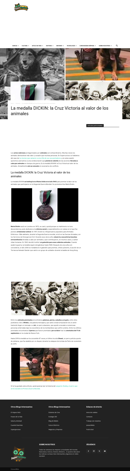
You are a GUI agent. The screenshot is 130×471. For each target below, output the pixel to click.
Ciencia (14, 46)
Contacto (89, 417)
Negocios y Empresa (55, 429)
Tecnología (71, 46)
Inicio (12, 103)
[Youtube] (105, 451)
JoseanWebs (90, 425)
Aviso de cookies (91, 412)
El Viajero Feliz (16, 412)
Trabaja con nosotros (93, 421)
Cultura (24, 46)
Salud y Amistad (16, 421)
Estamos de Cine (54, 412)
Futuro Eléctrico (54, 425)
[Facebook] (88, 451)
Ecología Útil (53, 417)
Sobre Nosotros (104, 46)
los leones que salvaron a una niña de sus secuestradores (40, 158)
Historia (49, 46)
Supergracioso (16, 429)
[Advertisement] (82, 7)
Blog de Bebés (53, 421)
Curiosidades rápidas (87, 46)
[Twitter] (99, 451)
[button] (116, 46)
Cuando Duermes (17, 425)
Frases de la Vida (16, 417)
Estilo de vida (36, 46)
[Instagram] (94, 451)
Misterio (59, 46)
